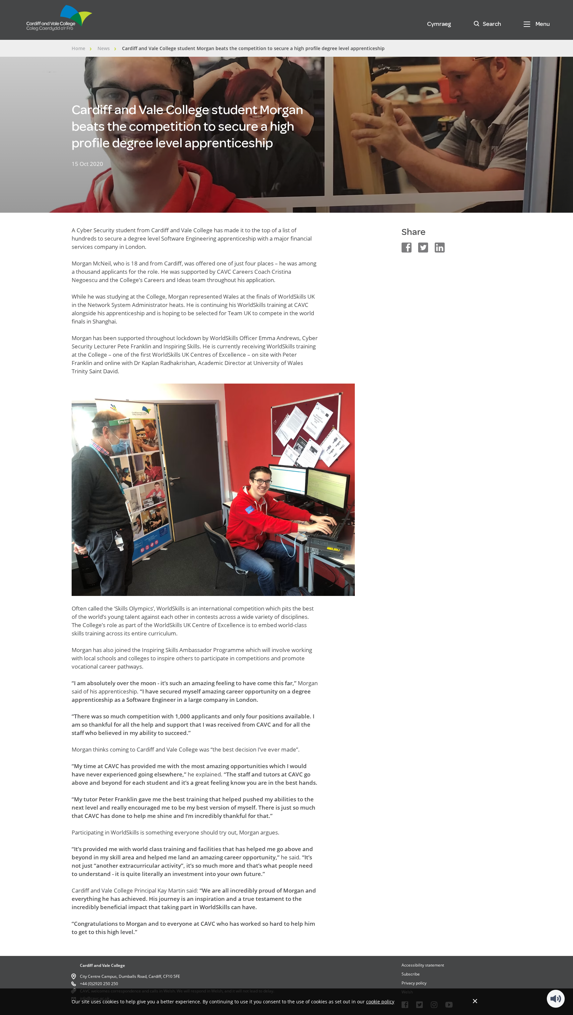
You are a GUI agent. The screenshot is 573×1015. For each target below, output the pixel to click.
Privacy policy (414, 983)
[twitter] (423, 248)
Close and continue (475, 1000)
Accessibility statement (423, 965)
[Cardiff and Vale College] (59, 21)
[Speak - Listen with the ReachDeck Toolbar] (556, 999)
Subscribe (411, 974)
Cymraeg (439, 24)
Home (78, 48)
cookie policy (380, 1001)
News (103, 48)
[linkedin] (440, 248)
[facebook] (407, 248)
